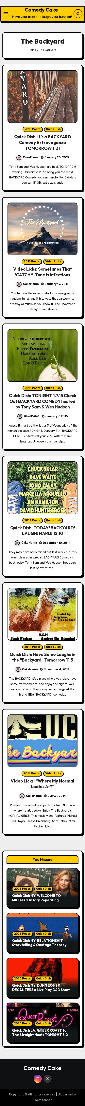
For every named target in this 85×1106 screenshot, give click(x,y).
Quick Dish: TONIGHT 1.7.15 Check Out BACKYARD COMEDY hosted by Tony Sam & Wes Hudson (42, 401)
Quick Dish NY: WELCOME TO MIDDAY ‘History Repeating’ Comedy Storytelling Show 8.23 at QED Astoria (41, 902)
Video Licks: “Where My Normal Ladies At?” (42, 783)
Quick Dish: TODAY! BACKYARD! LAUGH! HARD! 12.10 (42, 530)
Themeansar (42, 1100)
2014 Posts (32, 520)
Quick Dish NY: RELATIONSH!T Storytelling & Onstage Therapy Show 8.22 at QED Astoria (39, 944)
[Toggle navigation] (6, 13)
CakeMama (31, 157)
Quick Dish (53, 129)
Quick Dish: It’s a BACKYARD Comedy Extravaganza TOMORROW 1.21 (42, 142)
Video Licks (53, 261)
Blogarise (65, 1094)
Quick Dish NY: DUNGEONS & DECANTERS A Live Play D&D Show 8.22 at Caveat (41, 989)
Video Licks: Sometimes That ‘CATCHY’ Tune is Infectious (42, 272)
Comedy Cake (41, 9)
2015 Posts (33, 129)
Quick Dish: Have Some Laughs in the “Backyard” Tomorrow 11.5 (42, 657)
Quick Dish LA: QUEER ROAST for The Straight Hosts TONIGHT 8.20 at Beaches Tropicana (41, 1034)
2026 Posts (22, 889)
